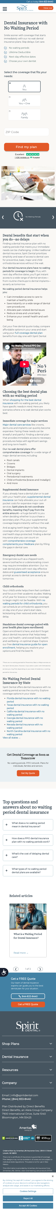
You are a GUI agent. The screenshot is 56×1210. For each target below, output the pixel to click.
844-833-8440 (46, 1)
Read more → (21, 953)
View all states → (12, 737)
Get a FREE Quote (28, 1004)
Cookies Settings (28, 1191)
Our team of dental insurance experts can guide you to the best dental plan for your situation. (27, 986)
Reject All (27, 1198)
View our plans (47, 8)
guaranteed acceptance (27, 572)
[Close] (53, 1176)
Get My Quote (28, 773)
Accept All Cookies (28, 1205)
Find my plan (26, 147)
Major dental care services (17, 424)
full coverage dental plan (29, 333)
